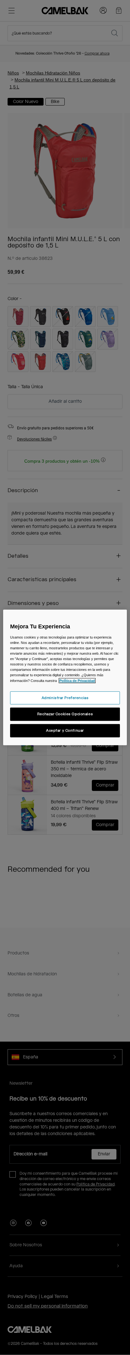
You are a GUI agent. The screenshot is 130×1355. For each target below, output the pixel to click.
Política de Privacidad (77, 680)
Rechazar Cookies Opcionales (65, 714)
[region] (65, 677)
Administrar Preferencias (65, 697)
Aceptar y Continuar (65, 730)
